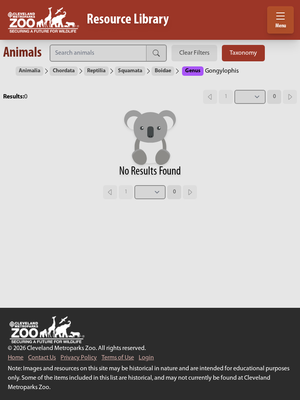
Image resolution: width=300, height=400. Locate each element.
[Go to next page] (290, 97)
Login (146, 358)
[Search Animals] (98, 53)
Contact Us (42, 358)
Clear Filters (194, 53)
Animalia (29, 71)
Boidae (163, 71)
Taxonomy (243, 53)
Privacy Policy (79, 358)
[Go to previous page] (210, 97)
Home (15, 358)
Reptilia (96, 71)
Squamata (130, 71)
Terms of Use (118, 358)
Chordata (64, 71)
